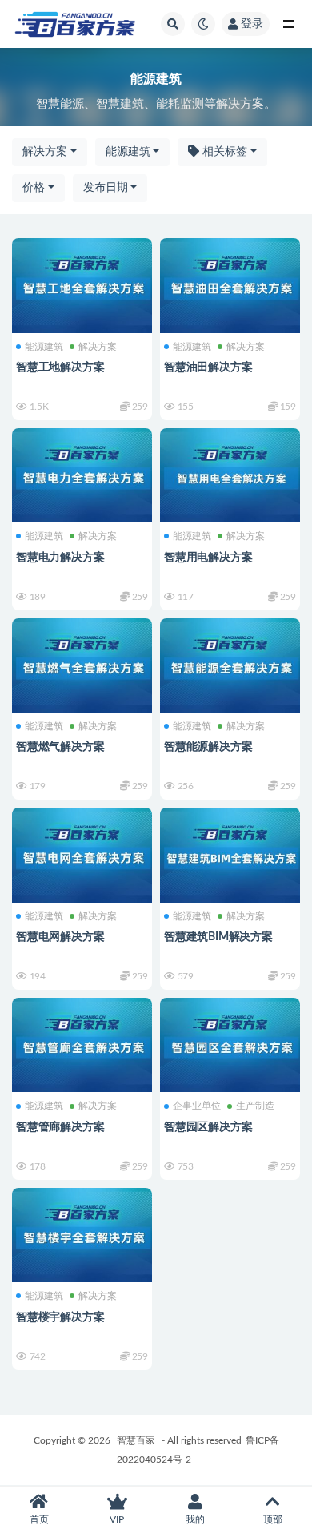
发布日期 (105, 187)
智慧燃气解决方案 (60, 747)
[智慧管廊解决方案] (82, 1043)
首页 (39, 1519)
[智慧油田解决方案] (230, 283)
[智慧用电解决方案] (230, 473)
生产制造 (255, 1105)
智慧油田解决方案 (208, 367)
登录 (252, 24)
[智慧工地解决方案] (82, 283)
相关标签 (223, 151)
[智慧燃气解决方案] (82, 663)
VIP (117, 1519)
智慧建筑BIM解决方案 (218, 937)
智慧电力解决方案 (60, 557)
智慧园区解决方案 (208, 1127)
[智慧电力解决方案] (82, 473)
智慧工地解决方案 (60, 367)
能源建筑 (128, 151)
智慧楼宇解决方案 (60, 1317)
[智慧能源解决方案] (230, 663)
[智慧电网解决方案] (82, 853)
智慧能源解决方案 (208, 747)
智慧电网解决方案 (60, 937)
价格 (33, 187)
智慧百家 (136, 1440)
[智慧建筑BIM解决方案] (230, 853)
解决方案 (44, 151)
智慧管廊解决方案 (60, 1127)
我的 (195, 1519)
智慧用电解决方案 (208, 557)
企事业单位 (197, 1105)
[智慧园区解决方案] (230, 1043)
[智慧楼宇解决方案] (82, 1233)
